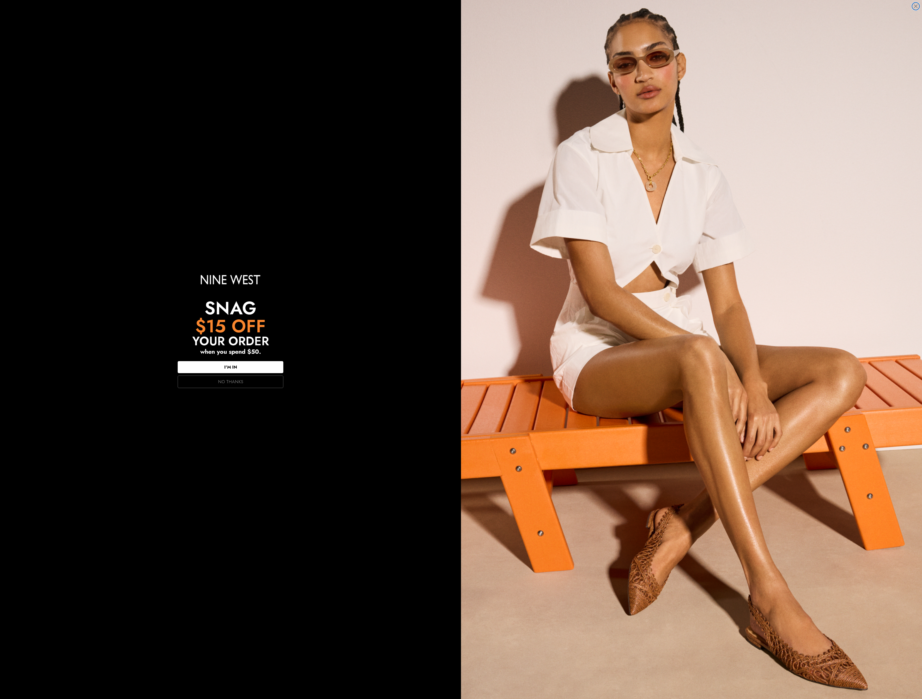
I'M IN (230, 367)
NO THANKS (230, 382)
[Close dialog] (916, 6)
